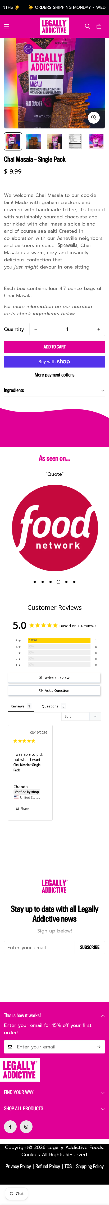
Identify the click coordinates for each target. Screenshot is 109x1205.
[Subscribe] (99, 1046)
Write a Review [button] (57, 677)
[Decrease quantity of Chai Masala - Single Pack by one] (36, 329)
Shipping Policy (90, 1166)
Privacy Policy (18, 1166)
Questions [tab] (50, 706)
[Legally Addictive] (54, 26)
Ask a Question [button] (57, 690)
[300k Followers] (10, 1126)
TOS (68, 1166)
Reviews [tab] (17, 706)
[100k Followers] (26, 1126)
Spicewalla (67, 245)
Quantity (14, 329)
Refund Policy (47, 1166)
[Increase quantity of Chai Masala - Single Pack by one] (99, 329)
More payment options (55, 375)
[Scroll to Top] (99, 1177)
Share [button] (24, 808)
